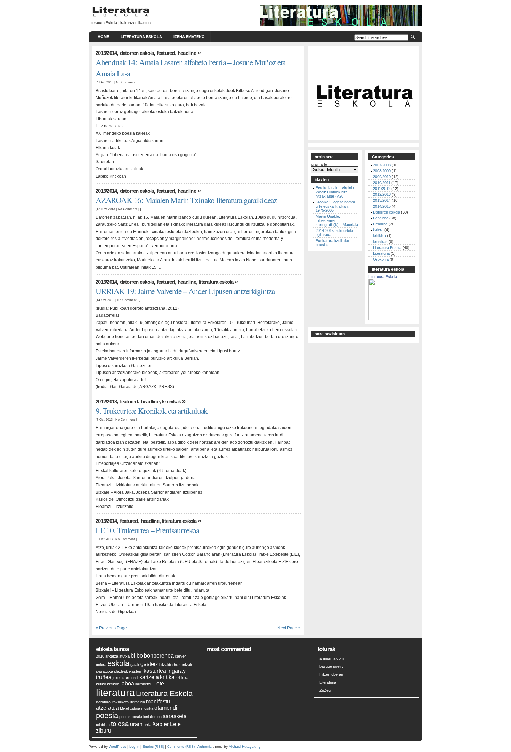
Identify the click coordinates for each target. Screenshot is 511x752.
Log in (134, 747)
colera (101, 664)
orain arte (319, 164)
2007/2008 (382, 165)
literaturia (137, 702)
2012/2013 (106, 401)
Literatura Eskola (141, 37)
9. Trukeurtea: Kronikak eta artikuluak (152, 410)
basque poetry (331, 666)
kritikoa (113, 684)
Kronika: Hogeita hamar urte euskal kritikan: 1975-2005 (335, 206)
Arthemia (204, 747)
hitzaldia (166, 664)
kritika (167, 677)
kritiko (101, 684)
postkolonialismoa (147, 717)
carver (180, 656)
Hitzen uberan (331, 674)
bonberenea (159, 656)
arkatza (111, 656)
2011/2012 (381, 188)
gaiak (134, 664)
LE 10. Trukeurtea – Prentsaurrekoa (147, 530)
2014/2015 (382, 206)
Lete (158, 683)
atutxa (124, 656)
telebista (103, 724)
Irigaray (176, 671)
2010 (100, 656)
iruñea (104, 677)
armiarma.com (331, 658)
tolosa (120, 723)
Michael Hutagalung (245, 747)
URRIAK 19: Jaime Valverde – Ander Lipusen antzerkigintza (185, 290)
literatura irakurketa (112, 702)
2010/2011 (381, 183)
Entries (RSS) (153, 747)
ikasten (135, 671)
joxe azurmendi (125, 678)
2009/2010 (382, 177)
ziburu (103, 731)
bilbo (137, 656)
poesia (107, 715)
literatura (115, 692)
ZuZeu (325, 690)
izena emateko (189, 37)
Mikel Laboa (130, 708)
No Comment (126, 82)
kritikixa (379, 236)
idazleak (121, 671)
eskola (118, 663)
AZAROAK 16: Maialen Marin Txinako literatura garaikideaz (186, 200)
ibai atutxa (104, 671)
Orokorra (381, 259)
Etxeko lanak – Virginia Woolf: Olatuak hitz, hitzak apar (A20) (335, 192)
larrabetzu (143, 684)
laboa (127, 683)
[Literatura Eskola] (389, 319)
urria (147, 724)
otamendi (165, 708)
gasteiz (149, 664)
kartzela (149, 677)
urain (136, 724)
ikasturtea (154, 671)
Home (103, 37)
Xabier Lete (166, 724)
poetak (125, 717)
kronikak (171, 401)
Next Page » (289, 628)
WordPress (117, 747)
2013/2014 (106, 53)
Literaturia (381, 253)
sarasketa (175, 716)
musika (147, 708)
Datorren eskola (137, 53)
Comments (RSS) (181, 747)
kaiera (378, 230)
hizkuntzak (183, 664)
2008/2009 (382, 171)
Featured (166, 53)
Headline (187, 53)
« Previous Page (111, 628)
